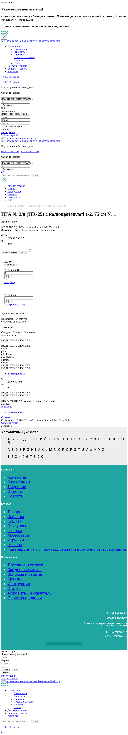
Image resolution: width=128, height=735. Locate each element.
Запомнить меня (13, 126)
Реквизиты (19, 51)
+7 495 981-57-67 (10, 82)
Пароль (5, 120)
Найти (35, 175)
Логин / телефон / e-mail (14, 113)
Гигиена (14, 544)
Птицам (14, 530)
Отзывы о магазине (24, 57)
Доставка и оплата (17, 66)
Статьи (17, 63)
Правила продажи (24, 597)
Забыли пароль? (9, 135)
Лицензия (19, 54)
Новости (18, 60)
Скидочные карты (24, 569)
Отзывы (5, 417)
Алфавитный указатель (29, 593)
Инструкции (14, 191)
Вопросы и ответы (17, 68)
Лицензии (16, 486)
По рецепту (13, 197)
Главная (11, 206)
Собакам (15, 516)
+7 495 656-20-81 (10, 76)
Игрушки (15, 540)
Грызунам (16, 526)
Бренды (11, 188)
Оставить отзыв (9, 423)
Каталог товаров (16, 186)
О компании (14, 46)
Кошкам (15, 521)
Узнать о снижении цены (13, 253)
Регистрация (8, 132)
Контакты (12, 71)
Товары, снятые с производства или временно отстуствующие (66, 549)
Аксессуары (18, 535)
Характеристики (16, 373)
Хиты (10, 200)
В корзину (9, 282)
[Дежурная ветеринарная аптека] (19, 138)
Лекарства (17, 512)
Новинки (12, 194)
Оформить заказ (16, 304)
